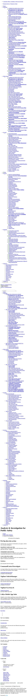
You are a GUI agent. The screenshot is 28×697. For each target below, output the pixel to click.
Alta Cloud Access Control (13, 165)
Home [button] (4, 6)
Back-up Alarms (11, 192)
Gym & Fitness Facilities (11, 491)
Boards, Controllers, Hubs (13, 169)
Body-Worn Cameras (12, 103)
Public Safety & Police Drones (14, 106)
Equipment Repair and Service (14, 181)
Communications (4, 622)
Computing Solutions (12, 193)
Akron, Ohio (5, 672)
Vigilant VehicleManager (6, 583)
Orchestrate (10, 66)
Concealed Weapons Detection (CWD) (16, 43)
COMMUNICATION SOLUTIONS (16, 8)
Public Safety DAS (12, 217)
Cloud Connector (11, 152)
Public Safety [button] (6, 76)
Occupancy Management (13, 151)
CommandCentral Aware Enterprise (15, 59)
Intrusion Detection (12, 148)
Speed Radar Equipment (13, 201)
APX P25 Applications (13, 88)
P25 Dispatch (11, 90)
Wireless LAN (11, 221)
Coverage (10, 227)
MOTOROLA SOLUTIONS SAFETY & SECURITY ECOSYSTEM (16, 69)
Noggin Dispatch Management (14, 16)
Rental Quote (11, 212)
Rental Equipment (12, 210)
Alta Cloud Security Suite (13, 137)
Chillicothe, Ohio (6, 674)
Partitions (10, 198)
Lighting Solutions (12, 194)
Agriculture (8, 481)
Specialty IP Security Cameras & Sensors (16, 160)
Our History (8, 275)
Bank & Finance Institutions (11, 483)
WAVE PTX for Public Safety (14, 83)
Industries (5, 229)
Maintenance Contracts (13, 179)
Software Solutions (4, 637)
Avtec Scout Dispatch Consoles (14, 17)
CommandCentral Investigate (7, 572)
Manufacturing (9, 495)
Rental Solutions (11, 460)
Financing (8, 270)
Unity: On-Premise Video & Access (15, 31)
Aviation (7, 482)
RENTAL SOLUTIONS (13, 207)
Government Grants (10, 271)
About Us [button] (5, 263)
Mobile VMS (11, 105)
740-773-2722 (6, 676)
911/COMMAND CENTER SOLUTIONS (17, 110)
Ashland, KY (6, 679)
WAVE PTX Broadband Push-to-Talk (16, 13)
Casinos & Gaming (10, 485)
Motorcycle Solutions (12, 196)
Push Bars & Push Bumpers (14, 199)
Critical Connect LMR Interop (14, 11)
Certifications (8, 267)
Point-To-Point (11, 219)
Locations (8, 272)
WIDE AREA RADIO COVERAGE (16, 222)
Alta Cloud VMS (11, 145)
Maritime (7, 496)
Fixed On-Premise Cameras (14, 34)
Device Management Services (14, 178)
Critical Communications (13, 347)
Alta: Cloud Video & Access (14, 30)
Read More (3, 610)
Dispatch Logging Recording (14, 18)
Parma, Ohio (5, 677)
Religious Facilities (10, 501)
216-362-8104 (6, 678)
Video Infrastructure (12, 36)
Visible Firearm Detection (13, 63)
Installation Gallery (12, 183)
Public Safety (6, 349)
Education (8, 487)
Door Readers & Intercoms (13, 167)
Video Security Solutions (13, 348)
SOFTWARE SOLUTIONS (14, 44)
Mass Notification (12, 20)
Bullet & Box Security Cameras (14, 155)
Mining (7, 498)
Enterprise (5, 293)
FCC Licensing (11, 180)
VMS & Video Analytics (13, 139)
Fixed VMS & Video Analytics (14, 35)
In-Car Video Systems (12, 104)
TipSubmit (10, 50)
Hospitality (8, 493)
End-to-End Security (12, 133)
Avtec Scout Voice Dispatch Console (16, 54)
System (9, 226)
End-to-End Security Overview (14, 395)
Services (5, 173)
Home (4, 292)
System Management (12, 185)
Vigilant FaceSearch (5, 590)
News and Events (9, 274)
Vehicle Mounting (12, 205)
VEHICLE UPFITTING (13, 188)
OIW (7, 695)
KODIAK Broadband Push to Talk (15, 82)
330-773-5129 (6, 673)
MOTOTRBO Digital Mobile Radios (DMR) (17, 25)
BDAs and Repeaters (12, 216)
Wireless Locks (11, 171)
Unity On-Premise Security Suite (15, 138)
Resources (8, 279)
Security (5, 392)
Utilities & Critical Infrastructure (12, 506)
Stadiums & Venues (10, 503)
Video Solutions (11, 206)
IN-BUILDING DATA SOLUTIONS (16, 213)
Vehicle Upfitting (6, 651)
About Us (5, 507)
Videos (7, 278)
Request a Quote (13, 3)
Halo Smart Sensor (12, 38)
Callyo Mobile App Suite (6, 601)
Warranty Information (12, 186)
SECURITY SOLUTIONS (14, 27)
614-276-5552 (6, 666)
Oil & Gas (8, 500)
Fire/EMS (8, 489)
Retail (7, 502)
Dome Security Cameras (13, 157)
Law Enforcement (9, 494)
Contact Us (5, 524)
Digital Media (8, 265)
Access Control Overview (13, 421)
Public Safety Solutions (8, 534)
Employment (8, 268)
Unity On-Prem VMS (12, 146)
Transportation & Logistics (11, 505)
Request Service (6, 3)
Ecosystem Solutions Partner (11, 264)
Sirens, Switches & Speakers (14, 200)
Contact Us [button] (5, 281)
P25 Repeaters (11, 89)
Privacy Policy (9, 276)
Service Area (8, 277)
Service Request (11, 187)
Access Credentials (12, 168)
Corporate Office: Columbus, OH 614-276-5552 (13, 1)
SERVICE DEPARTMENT (14, 174)
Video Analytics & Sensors (13, 141)
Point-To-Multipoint (12, 220)
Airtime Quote (11, 228)
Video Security (11, 153)
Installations (10, 182)
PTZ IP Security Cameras (13, 159)
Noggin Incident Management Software (16, 56)
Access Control (11, 162)
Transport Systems (12, 203)
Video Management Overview (14, 402)
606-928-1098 (6, 680)
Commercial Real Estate (11, 486)
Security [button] (5, 132)
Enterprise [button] (5, 7)
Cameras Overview (12, 412)
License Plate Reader (12, 150)
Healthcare (8, 492)
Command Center (12, 345)
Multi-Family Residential (11, 499)
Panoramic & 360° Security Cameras (15, 158)
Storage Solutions (12, 202)
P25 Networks (11, 91)
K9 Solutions (11, 195)
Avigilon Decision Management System (16, 32)
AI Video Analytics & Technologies (15, 147)
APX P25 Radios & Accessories (15, 86)
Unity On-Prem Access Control (14, 166)
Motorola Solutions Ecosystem (14, 140)
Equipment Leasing (10, 269)
